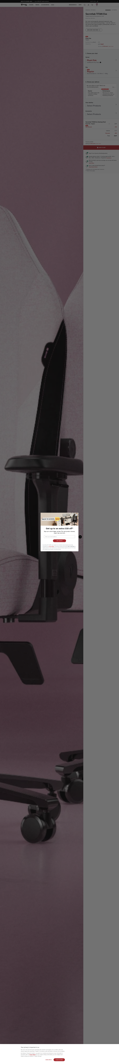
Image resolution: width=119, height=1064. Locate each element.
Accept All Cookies (59, 1059)
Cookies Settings (48, 1059)
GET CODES (60, 540)
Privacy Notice (33, 1054)
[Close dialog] (76, 515)
